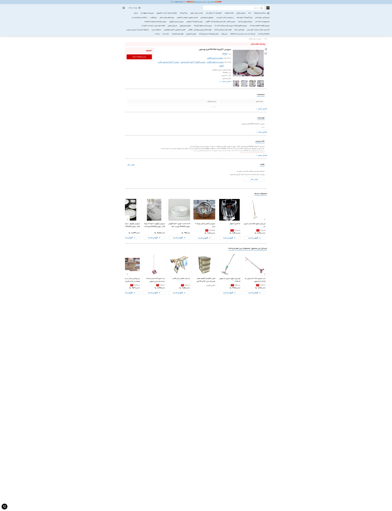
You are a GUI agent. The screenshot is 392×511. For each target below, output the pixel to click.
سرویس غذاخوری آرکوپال (215, 62)
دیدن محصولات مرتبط (139, 57)
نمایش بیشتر (262, 109)
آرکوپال (221, 66)
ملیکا (265, 39)
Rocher (224, 54)
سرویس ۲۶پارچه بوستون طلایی (168, 62)
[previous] (264, 219)
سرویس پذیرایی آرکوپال (255, 39)
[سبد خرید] (123, 8)
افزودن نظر (131, 165)
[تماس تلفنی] (4, 506)
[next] (127, 219)
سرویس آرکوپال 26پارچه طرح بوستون (193, 62)
